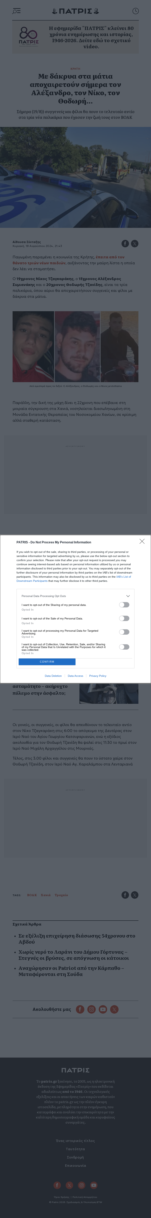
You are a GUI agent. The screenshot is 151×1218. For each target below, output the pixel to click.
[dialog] (75, 609)
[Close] (143, 542)
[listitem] (75, 596)
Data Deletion (53, 675)
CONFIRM (47, 661)
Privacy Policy (97, 675)
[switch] (124, 604)
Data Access (75, 675)
